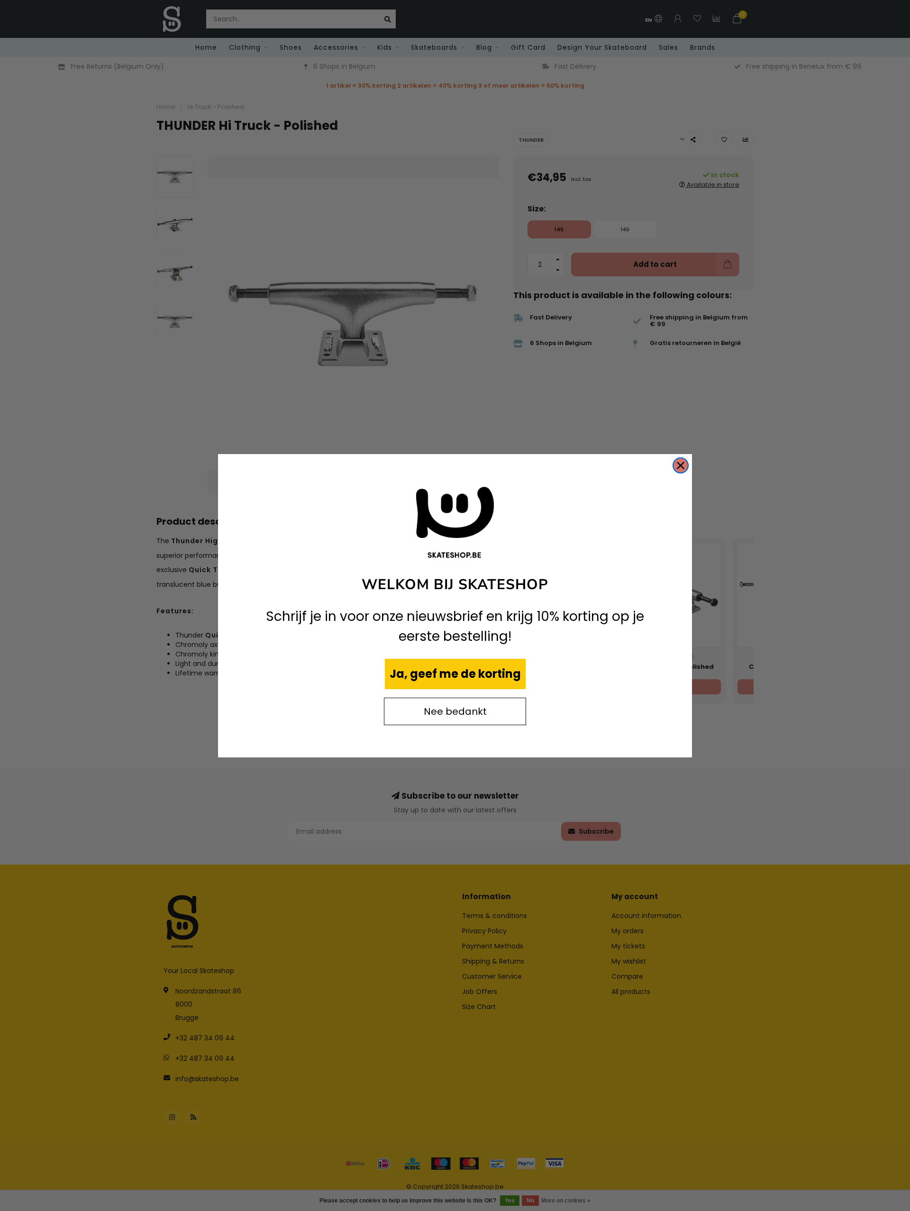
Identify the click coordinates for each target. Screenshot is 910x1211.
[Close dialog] (680, 465)
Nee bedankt (455, 711)
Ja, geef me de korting (455, 674)
